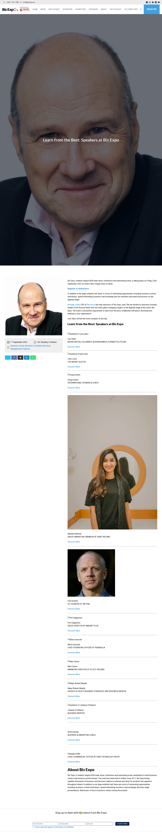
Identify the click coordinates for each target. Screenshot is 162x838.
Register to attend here (78, 289)
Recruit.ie (91, 305)
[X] (8, 357)
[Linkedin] (27, 357)
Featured (26, 349)
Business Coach (17, 346)
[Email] (20, 357)
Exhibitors (80, 9)
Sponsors (67, 9)
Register (152, 9)
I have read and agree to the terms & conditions (54, 827)
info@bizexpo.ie (29, 2)
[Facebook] (14, 357)
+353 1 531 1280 (12, 2)
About (104, 9)
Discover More (74, 347)
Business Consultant (33, 346)
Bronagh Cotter (74, 305)
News (43, 9)
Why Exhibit (54, 9)
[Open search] (141, 9)
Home (35, 9)
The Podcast (116, 9)
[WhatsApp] (33, 357)
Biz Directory (131, 9)
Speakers (93, 9)
